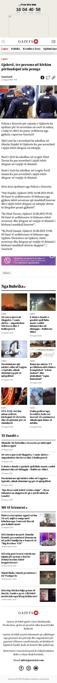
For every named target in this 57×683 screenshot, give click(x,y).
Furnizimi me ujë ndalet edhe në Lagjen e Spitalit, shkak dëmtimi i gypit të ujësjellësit (14, 370)
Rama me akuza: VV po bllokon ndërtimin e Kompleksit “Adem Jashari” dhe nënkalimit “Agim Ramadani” (43, 371)
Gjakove (6, 273)
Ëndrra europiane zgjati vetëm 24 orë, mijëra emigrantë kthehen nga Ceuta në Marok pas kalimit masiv (19, 520)
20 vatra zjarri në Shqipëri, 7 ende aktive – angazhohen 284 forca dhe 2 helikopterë (12, 323)
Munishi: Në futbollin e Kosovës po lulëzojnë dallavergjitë (26, 444)
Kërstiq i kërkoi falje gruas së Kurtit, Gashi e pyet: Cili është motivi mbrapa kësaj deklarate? (19, 593)
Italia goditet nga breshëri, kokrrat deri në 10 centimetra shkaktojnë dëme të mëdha (42, 417)
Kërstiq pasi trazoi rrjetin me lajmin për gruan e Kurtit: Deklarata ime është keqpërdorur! (18, 558)
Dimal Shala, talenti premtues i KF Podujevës (18, 574)
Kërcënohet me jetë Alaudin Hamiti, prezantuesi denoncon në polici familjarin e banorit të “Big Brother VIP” (18, 539)
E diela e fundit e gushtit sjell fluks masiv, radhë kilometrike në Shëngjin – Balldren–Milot (41, 324)
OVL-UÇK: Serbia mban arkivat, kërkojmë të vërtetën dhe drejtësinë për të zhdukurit (13, 417)
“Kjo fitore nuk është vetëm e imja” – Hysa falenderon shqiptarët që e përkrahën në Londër (25, 493)
